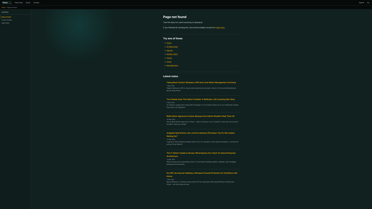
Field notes (19, 3)
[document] (201, 109)
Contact (36, 3)
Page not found (6, 17)
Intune (169, 58)
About (28, 3)
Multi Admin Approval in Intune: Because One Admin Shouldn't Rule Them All (200, 116)
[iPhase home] (7, 2)
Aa (368, 3)
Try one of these (7, 20)
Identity (170, 50)
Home (3, 7)
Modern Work (172, 54)
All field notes (172, 47)
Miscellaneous (172, 65)
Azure (169, 62)
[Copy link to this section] (189, 17)
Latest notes (5, 23)
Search (361, 3)
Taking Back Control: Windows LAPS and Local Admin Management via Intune (201, 82)
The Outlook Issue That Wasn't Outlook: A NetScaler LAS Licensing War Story (201, 99)
